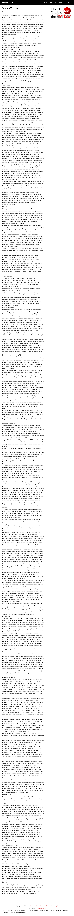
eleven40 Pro (30, 906)
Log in (56, 906)
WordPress (51, 906)
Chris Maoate (7, 2)
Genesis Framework (41, 906)
